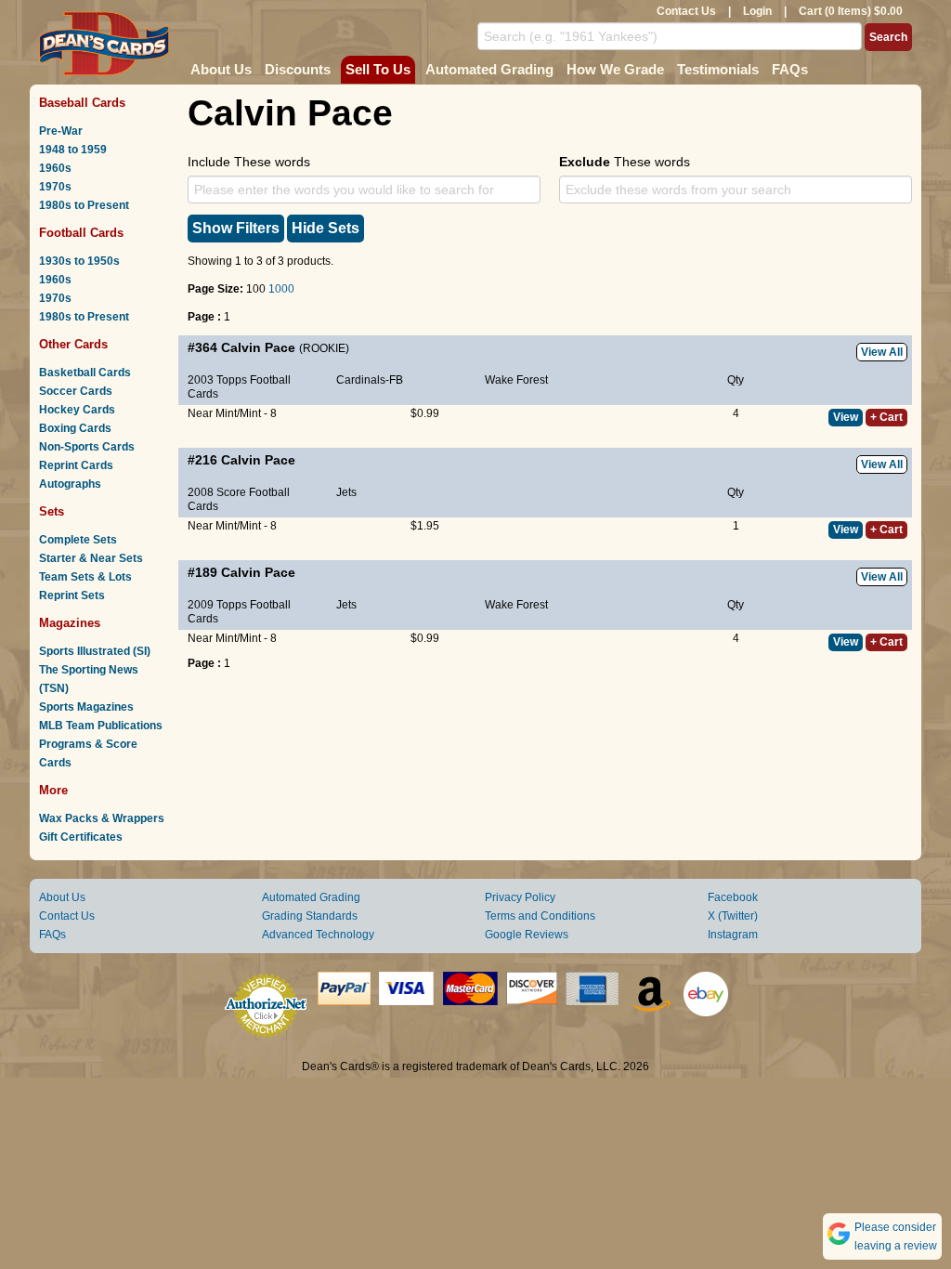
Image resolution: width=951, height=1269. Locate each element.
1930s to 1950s (79, 261)
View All (882, 352)
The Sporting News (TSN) (88, 679)
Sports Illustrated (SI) (94, 651)
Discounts (298, 69)
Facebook (733, 897)
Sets (51, 511)
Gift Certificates (81, 837)
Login (757, 11)
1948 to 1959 (73, 149)
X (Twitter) (733, 915)
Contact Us (686, 11)
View (845, 417)
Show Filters (236, 228)
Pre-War (61, 130)
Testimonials (718, 69)
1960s (55, 168)
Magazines (69, 623)
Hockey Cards (77, 409)
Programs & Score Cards (88, 753)
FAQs (790, 69)
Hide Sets (325, 228)
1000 (281, 288)
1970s (55, 186)
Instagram (733, 934)
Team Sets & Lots (85, 576)
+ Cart (886, 417)
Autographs (70, 484)
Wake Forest (516, 379)
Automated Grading (489, 69)
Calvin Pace (258, 347)
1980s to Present (84, 205)
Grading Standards (310, 915)
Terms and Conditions (540, 915)
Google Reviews (526, 934)
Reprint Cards (76, 465)
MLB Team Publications (101, 725)
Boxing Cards (75, 428)
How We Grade (615, 69)
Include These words (249, 161)
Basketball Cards (85, 372)
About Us (221, 69)
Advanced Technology (318, 934)
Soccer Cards (75, 391)
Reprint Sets (72, 595)
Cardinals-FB (369, 379)
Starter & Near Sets (91, 558)
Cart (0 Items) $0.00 (851, 11)
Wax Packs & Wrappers (101, 818)
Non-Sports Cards (87, 446)
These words (624, 161)
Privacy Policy (520, 897)
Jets (346, 492)
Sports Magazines (86, 706)
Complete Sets (78, 539)
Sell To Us (377, 69)
